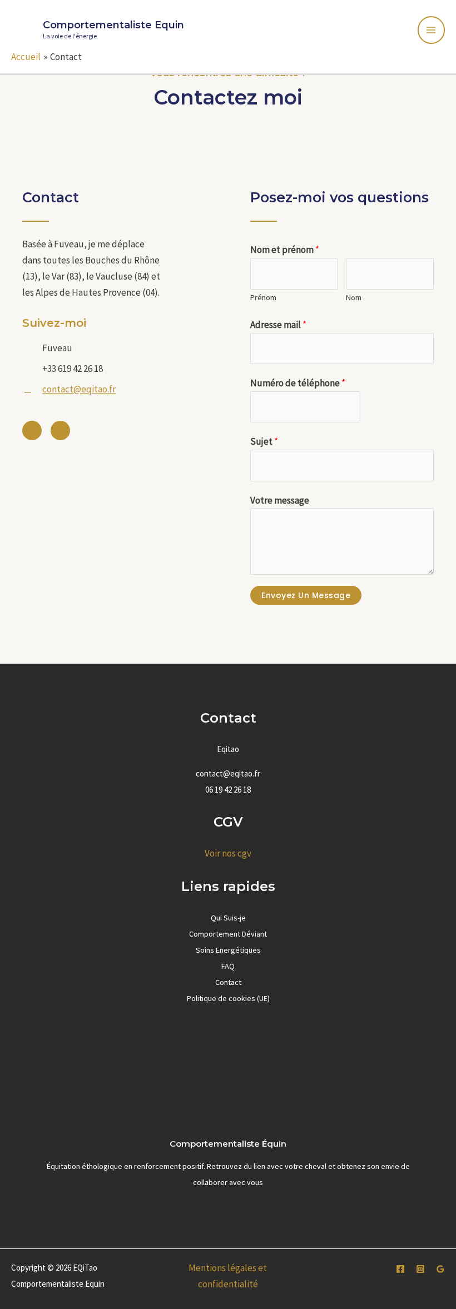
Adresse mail (278, 324)
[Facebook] (400, 1269)
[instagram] (420, 1269)
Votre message (279, 500)
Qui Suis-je (228, 918)
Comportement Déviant (228, 934)
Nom (353, 297)
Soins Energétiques (228, 950)
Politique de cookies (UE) (228, 998)
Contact (228, 982)
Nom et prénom (284, 249)
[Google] (440, 1269)
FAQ (228, 966)
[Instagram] (60, 430)
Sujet (264, 441)
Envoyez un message (305, 595)
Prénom (263, 297)
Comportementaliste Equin (113, 25)
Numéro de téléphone (297, 383)
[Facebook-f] (32, 430)
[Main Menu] (431, 30)
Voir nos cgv (228, 853)
